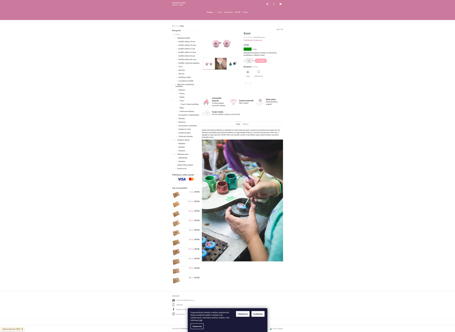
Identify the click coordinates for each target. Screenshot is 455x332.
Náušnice (181, 90)
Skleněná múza (182, 154)
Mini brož (181, 122)
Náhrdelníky (182, 158)
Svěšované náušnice (186, 111)
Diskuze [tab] (245, 124)
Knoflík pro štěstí (184, 77)
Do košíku (260, 61)
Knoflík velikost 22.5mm (187, 45)
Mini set (181, 74)
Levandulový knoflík (185, 81)
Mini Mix (181, 70)
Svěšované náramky (185, 136)
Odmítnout (243, 314)
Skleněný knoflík (181, 309)
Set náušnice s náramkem (187, 125)
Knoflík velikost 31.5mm (187, 52)
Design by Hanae (183, 140)
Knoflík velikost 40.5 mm (187, 59)
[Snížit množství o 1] (245, 61)
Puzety (182, 93)
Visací (181, 100)
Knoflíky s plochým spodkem (188, 63)
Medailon (181, 143)
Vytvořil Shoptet (278, 328)
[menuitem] (211, 12)
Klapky (182, 97)
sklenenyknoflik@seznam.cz (185, 300)
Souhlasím (258, 314)
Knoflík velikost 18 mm (186, 41)
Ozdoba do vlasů (184, 129)
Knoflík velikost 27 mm (186, 49)
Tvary (180, 66)
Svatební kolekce (184, 133)
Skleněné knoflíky (183, 38)
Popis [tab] (238, 124)
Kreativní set (182, 168)
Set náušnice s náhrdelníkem (188, 115)
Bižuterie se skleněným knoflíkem (185, 85)
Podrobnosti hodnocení (253, 40)
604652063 (179, 305)
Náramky (181, 118)
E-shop (177, 34)
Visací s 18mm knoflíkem (189, 104)
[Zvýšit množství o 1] (252, 61)
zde (200, 320)
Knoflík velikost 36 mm (186, 56)
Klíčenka (181, 147)
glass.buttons (180, 314)
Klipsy (181, 108)
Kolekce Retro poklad (185, 165)
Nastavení (197, 326)
